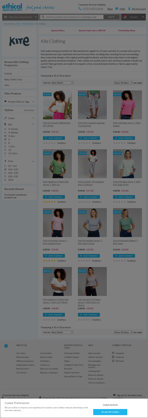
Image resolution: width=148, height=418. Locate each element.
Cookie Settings (110, 405)
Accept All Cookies (110, 412)
